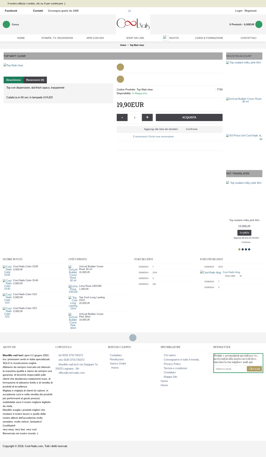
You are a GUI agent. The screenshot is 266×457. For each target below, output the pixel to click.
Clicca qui (254, 368)
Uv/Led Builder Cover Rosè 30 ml (91, 268)
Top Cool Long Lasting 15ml (92, 298)
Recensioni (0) (35, 79)
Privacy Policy (172, 363)
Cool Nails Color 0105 (25, 266)
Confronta (191, 129)
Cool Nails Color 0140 (25, 280)
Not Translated (237, 173)
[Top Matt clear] (58, 65)
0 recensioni (140, 136)
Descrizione (13, 79)
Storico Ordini (118, 363)
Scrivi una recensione (161, 136)
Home (115, 367)
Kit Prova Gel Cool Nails (260, 135)
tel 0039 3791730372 (71, 355)
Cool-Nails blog (231, 272)
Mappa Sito (170, 376)
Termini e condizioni (175, 368)
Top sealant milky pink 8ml (244, 220)
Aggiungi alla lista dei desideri (161, 129)
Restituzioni (117, 359)
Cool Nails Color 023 (25, 308)
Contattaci (116, 355)
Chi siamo (170, 355)
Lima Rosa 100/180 (90, 286)
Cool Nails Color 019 (25, 294)
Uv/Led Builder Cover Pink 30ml (91, 315)
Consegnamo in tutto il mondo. (182, 359)
